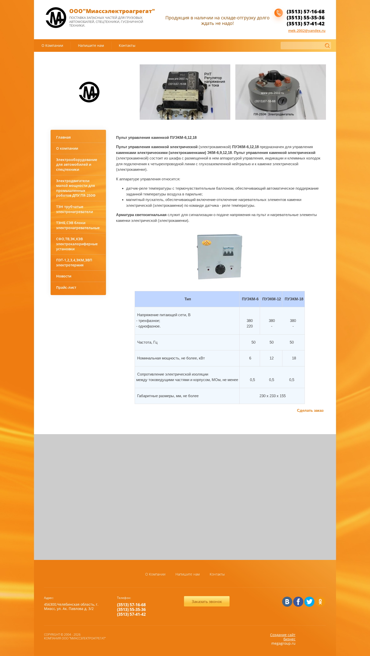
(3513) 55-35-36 (306, 17)
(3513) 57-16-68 (306, 11)
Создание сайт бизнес (282, 636)
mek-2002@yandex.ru (306, 30)
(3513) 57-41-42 (306, 23)
